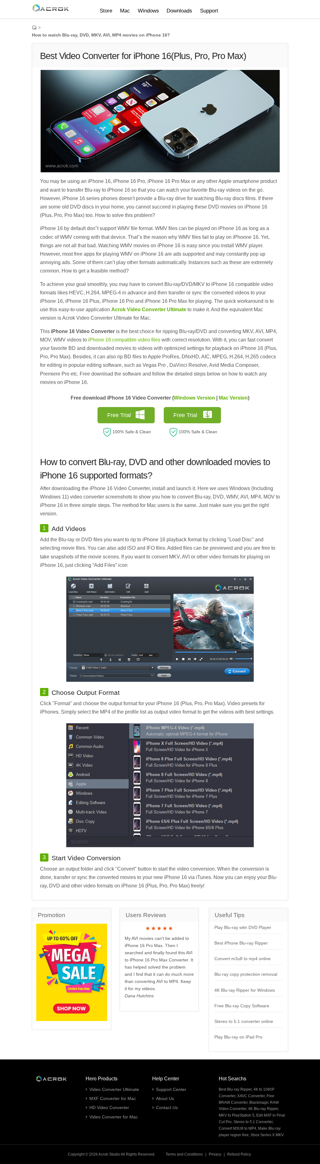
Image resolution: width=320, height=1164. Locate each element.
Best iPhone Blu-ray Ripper (241, 943)
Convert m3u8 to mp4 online (242, 958)
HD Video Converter (109, 1107)
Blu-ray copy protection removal (245, 974)
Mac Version (233, 397)
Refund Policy (239, 1154)
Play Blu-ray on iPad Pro (238, 1036)
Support (209, 11)
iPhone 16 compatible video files (124, 339)
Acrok (103, 1154)
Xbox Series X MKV (267, 1135)
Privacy (215, 1154)
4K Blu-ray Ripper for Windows (244, 990)
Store (106, 11)
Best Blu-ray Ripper (235, 1089)
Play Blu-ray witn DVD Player (242, 927)
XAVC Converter (251, 1096)
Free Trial (119, 415)
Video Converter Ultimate (114, 1089)
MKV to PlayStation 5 (236, 1115)
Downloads (179, 11)
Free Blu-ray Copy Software (241, 1005)
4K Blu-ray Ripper (263, 1109)
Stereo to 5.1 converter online (243, 1021)
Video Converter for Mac (113, 1116)
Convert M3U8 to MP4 (237, 1128)
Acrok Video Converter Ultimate (148, 309)
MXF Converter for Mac (112, 1098)
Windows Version (194, 397)
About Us (165, 1098)
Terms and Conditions (184, 1154)
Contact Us (167, 1107)
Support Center (171, 1089)
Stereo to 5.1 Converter (252, 1122)
